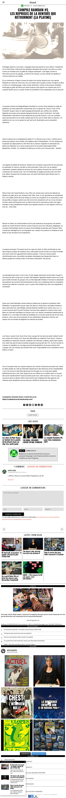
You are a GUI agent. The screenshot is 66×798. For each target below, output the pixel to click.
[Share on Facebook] (29, 797)
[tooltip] (24, 405)
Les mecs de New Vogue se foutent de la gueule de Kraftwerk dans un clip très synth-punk (11, 441)
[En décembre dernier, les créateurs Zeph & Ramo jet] (49, 735)
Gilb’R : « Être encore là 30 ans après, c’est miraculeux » (32, 577)
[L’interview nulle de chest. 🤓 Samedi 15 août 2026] (17, 703)
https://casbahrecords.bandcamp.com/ (17, 399)
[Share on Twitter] (32, 797)
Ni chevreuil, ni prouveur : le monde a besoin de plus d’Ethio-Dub (12, 554)
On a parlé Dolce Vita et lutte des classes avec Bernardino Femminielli (10, 578)
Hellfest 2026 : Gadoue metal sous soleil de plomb (19, 784)
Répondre (11, 479)
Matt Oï (29, 5)
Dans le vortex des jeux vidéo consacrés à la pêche (54, 553)
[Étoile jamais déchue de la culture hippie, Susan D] (49, 670)
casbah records (32, 415)
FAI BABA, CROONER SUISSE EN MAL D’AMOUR (32, 441)
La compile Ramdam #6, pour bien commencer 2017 (53, 440)
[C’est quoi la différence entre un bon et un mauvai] (49, 703)
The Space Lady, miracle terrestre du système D (31, 552)
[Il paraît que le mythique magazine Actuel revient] (17, 670)
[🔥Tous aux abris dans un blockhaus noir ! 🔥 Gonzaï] (17, 735)
